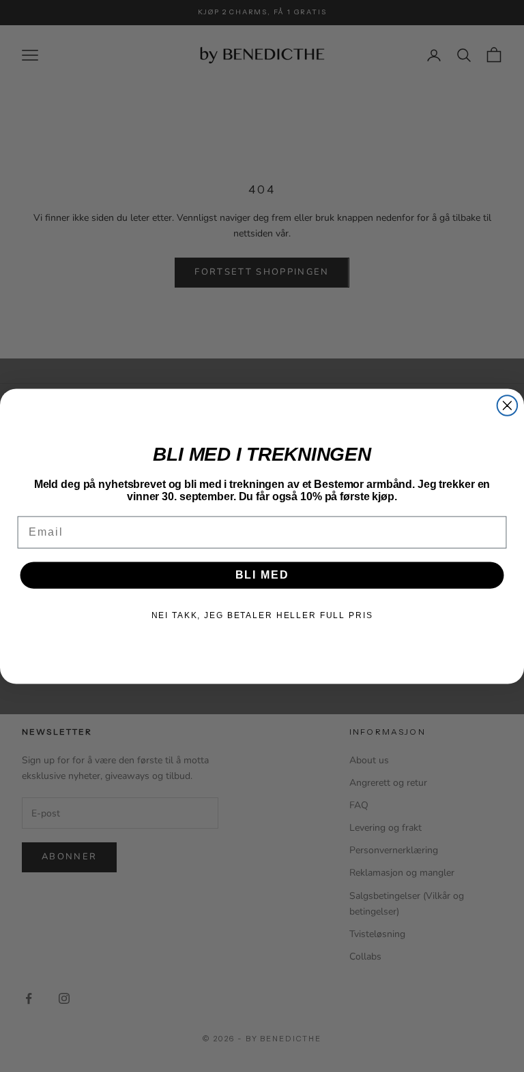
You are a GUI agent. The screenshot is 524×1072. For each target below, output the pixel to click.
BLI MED (262, 575)
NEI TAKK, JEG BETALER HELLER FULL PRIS (262, 615)
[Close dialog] (507, 405)
